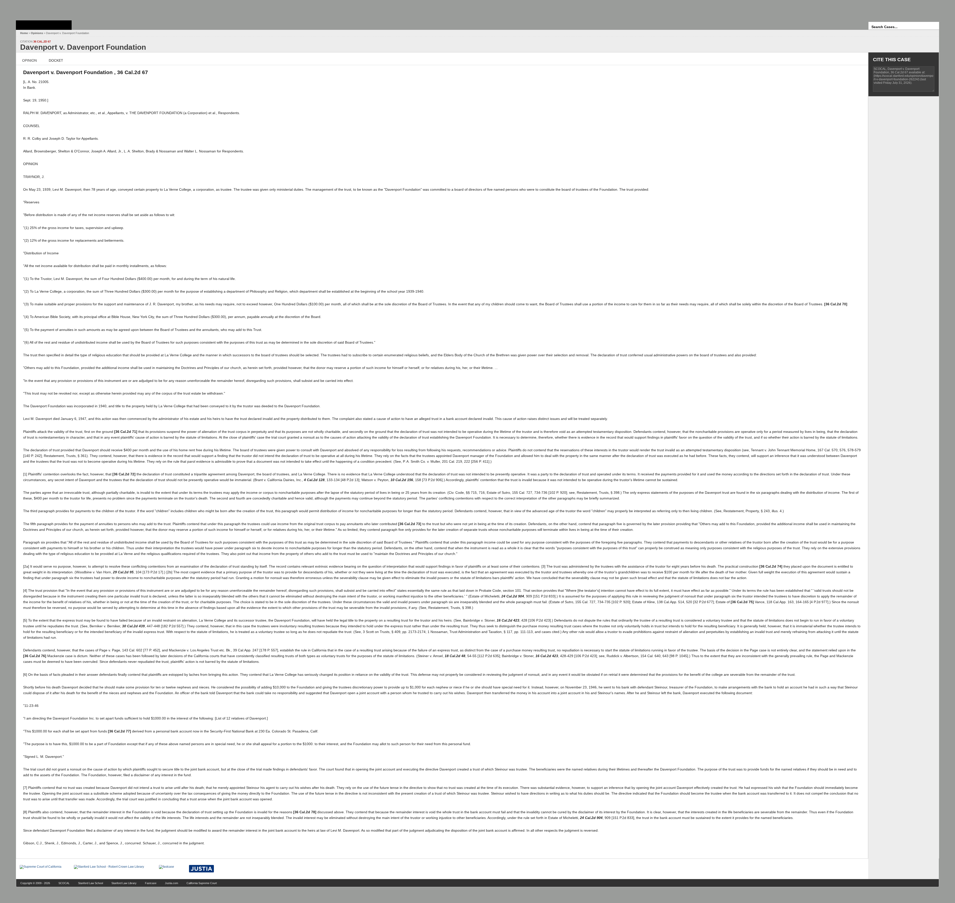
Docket (56, 60)
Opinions (37, 33)
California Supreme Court (202, 883)
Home (24, 33)
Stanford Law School (90, 883)
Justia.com (171, 883)
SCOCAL (64, 883)
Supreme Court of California (44, 25)
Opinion (29, 60)
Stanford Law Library (124, 883)
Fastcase (150, 883)
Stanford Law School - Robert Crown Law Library (43, 9)
